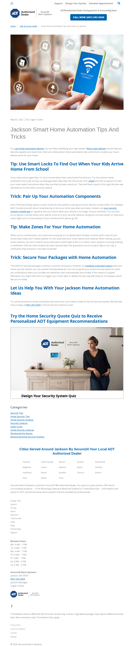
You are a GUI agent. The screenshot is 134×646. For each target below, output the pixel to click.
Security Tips (16, 413)
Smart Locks (16, 426)
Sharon (44, 472)
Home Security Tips (20, 416)
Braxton (80, 462)
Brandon (62, 472)
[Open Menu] (11, 3)
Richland (98, 467)
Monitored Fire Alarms (21, 433)
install (91, 181)
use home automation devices (29, 148)
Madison (62, 467)
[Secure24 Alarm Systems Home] (31, 13)
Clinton (44, 478)
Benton (98, 472)
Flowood (26, 462)
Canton (44, 467)
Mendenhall (100, 462)
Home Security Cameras (22, 430)
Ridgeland (27, 467)
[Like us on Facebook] (11, 606)
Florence (80, 472)
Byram (80, 467)
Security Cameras (18, 423)
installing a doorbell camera (98, 265)
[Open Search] (119, 3)
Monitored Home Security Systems (27, 436)
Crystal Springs (47, 462)
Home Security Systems (21, 419)
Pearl (61, 478)
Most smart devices (96, 148)
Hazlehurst (27, 472)
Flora (25, 478)
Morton (62, 462)
